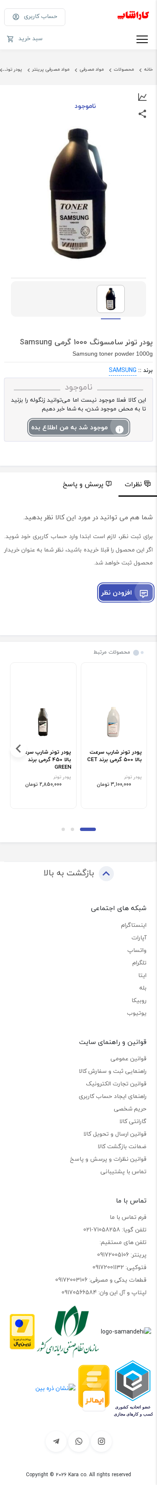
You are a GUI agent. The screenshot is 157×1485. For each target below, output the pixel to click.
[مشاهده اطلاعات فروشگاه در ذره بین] (55, 1387)
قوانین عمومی (129, 1058)
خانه (148, 69)
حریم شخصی (130, 1108)
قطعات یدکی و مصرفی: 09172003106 (101, 1280)
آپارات (139, 937)
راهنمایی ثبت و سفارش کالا (113, 1071)
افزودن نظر (116, 592)
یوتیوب (137, 1013)
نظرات (133, 484)
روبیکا (139, 1000)
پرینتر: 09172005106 (122, 1254)
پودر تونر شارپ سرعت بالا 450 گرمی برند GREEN (45, 760)
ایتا (142, 975)
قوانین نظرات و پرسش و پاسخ (108, 1159)
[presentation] (138, 749)
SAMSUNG (122, 370)
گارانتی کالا (133, 1121)
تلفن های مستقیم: (123, 1242)
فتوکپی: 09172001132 (120, 1267)
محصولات (124, 69)
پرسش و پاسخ (83, 484)
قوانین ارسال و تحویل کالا (115, 1133)
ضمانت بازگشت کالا (122, 1146)
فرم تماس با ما (128, 1217)
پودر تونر (13, 69)
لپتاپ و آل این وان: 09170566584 (104, 1292)
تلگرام (139, 962)
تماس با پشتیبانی (123, 1171)
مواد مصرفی (92, 69)
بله (143, 987)
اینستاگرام (134, 925)
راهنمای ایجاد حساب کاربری (113, 1096)
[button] (88, 829)
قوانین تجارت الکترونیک (116, 1083)
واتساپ (137, 950)
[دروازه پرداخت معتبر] (22, 1330)
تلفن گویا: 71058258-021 (115, 1229)
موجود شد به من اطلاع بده (69, 427)
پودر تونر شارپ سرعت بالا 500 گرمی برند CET (114, 756)
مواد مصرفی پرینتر (50, 69)
